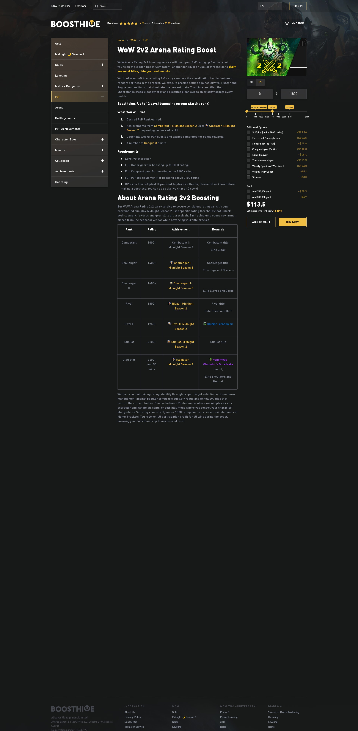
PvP (145, 40)
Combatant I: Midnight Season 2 (175, 125)
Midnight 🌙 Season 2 (184, 716)
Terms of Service (134, 726)
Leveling (176, 726)
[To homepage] (83, 708)
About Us (130, 712)
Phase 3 (224, 712)
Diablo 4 (275, 706)
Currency (273, 716)
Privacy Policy (133, 716)
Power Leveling (229, 716)
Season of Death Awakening (283, 712)
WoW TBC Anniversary (238, 706)
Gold (174, 712)
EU (251, 82)
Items (271, 726)
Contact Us (131, 721)
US (262, 6)
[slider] (246, 111)
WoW (133, 40)
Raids (175, 721)
